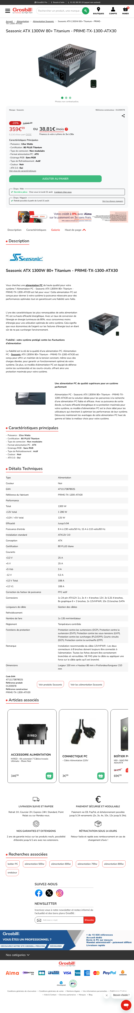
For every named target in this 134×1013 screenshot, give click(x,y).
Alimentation (23, 21)
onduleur (12, 872)
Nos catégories (16, 955)
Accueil (9, 21)
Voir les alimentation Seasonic (86, 684)
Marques (82, 995)
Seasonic (16, 354)
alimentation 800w (114, 863)
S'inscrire (89, 920)
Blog (90, 995)
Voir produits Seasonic (50, 684)
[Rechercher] (85, 10)
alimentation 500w (34, 863)
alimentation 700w (87, 863)
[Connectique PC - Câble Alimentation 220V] (83, 746)
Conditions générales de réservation (21, 991)
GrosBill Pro (42, 2)
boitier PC (13, 863)
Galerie (55, 230)
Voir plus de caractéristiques (22, 171)
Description (14, 230)
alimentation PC (34, 285)
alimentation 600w (61, 863)
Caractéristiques (36, 230)
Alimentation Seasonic (43, 21)
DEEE (29, 134)
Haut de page (73, 230)
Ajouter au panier (55, 178)
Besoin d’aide (58, 2)
